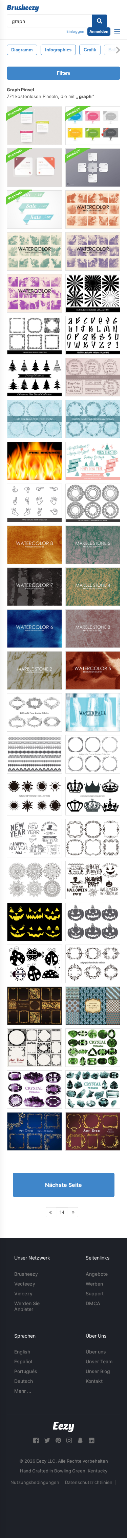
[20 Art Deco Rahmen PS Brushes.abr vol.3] (34, 1131)
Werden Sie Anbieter (27, 1306)
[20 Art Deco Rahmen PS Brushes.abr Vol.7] (34, 1047)
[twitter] (47, 1440)
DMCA (93, 1303)
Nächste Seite (63, 1184)
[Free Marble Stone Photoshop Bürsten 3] (92, 628)
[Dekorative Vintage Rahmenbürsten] (34, 335)
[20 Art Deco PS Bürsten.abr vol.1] (34, 1005)
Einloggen (75, 31)
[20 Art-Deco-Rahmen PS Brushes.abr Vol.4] (92, 1131)
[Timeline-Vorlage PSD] (34, 125)
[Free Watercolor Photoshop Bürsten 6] (34, 628)
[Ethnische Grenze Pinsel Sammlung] (34, 754)
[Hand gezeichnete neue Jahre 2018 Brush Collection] (34, 838)
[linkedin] (91, 1440)
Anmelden (98, 31)
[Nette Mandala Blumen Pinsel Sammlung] (34, 880)
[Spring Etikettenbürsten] (92, 377)
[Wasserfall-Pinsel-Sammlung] (92, 712)
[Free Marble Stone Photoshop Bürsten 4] (92, 586)
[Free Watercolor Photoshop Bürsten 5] (92, 670)
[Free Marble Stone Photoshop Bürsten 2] (34, 670)
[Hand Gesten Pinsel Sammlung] (34, 503)
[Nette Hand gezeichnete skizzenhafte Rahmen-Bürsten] (34, 419)
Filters (63, 73)
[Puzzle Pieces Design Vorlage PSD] (92, 167)
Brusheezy (26, 1274)
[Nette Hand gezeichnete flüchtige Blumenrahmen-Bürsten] (92, 419)
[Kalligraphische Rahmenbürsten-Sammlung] (34, 712)
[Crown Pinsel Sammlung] (92, 796)
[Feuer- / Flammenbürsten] (34, 461)
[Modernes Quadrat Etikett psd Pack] (34, 167)
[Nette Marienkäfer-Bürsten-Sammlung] (34, 964)
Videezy (23, 1293)
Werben (94, 1284)
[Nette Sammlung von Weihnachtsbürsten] (92, 461)
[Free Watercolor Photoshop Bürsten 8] (34, 545)
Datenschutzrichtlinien (88, 1482)
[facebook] (36, 1440)
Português (25, 1371)
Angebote (97, 1274)
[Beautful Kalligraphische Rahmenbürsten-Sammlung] (92, 754)
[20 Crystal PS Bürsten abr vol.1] (34, 1089)
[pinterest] (58, 1440)
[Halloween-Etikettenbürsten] (92, 880)
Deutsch (23, 1381)
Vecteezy (24, 1284)
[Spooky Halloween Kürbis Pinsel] (92, 922)
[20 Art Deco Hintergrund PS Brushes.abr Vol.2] (92, 1005)
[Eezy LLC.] (63, 1427)
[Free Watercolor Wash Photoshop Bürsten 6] (92, 209)
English (22, 1351)
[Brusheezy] (23, 8)
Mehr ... (22, 1391)
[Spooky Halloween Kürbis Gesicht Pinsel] (34, 922)
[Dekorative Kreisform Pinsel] (92, 503)
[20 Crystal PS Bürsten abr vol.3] (92, 1047)
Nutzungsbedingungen (34, 1482)
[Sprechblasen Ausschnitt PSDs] (92, 125)
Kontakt (94, 1381)
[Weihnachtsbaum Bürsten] (34, 377)
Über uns (96, 1351)
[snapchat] (80, 1440)
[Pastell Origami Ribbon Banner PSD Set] (34, 209)
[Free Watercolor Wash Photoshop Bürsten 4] (92, 251)
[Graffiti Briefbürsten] (92, 335)
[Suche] (99, 21)
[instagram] (69, 1440)
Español (23, 1361)
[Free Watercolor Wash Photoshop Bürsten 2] (34, 293)
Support (95, 1293)
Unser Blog (98, 1371)
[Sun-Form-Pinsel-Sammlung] (34, 796)
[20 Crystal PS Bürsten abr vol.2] (92, 1089)
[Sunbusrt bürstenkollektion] (92, 293)
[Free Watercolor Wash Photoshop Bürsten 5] (34, 251)
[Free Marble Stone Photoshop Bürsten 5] (92, 545)
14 (62, 1212)
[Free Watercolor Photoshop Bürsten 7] (34, 586)
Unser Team (99, 1361)
